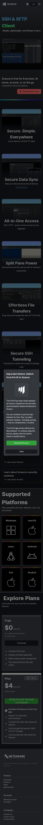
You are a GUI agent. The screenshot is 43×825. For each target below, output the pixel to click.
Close (21, 451)
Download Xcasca (21, 443)
